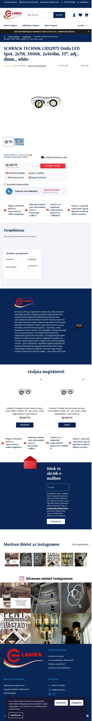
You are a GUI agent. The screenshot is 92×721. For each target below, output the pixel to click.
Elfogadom (76, 702)
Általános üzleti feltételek (28, 2)
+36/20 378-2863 (69, 2)
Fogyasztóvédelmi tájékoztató (16, 689)
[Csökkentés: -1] (29, 166)
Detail (67, 424)
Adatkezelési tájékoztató (49, 2)
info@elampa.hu (58, 689)
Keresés (59, 15)
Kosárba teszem (52, 166)
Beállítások (16, 715)
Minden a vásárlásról (56, 664)
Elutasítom (61, 702)
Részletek (24, 424)
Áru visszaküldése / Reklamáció (61, 660)
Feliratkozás (56, 521)
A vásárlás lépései (10, 2)
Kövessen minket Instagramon (49, 578)
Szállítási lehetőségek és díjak (56, 157)
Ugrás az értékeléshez (37, 66)
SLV (87, 65)
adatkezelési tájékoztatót (57, 508)
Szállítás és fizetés (56, 656)
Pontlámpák (32, 259)
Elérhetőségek (10, 693)
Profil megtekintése (80, 544)
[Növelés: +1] (37, 166)
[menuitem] (12, 25)
